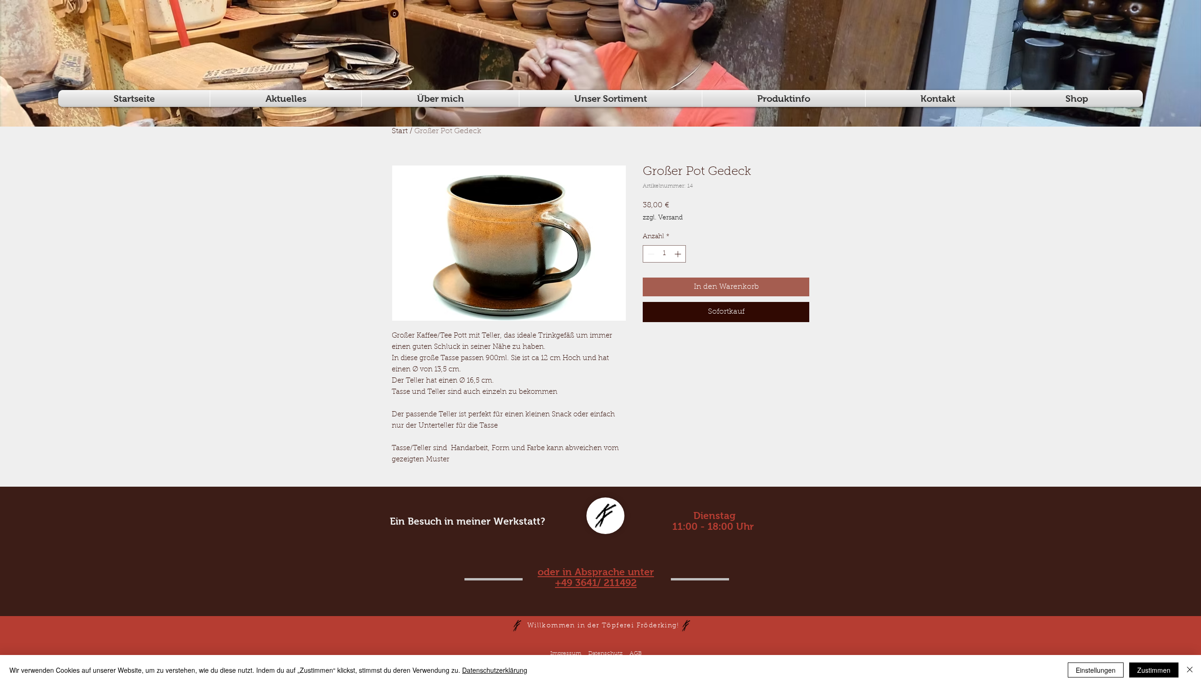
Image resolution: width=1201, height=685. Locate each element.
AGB (636, 653)
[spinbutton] (664, 254)
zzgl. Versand (663, 218)
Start (400, 131)
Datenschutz (605, 653)
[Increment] (678, 254)
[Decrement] (650, 254)
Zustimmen (1154, 670)
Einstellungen (1096, 670)
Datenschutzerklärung (494, 670)
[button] (390, 13)
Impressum (565, 653)
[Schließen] (1189, 669)
